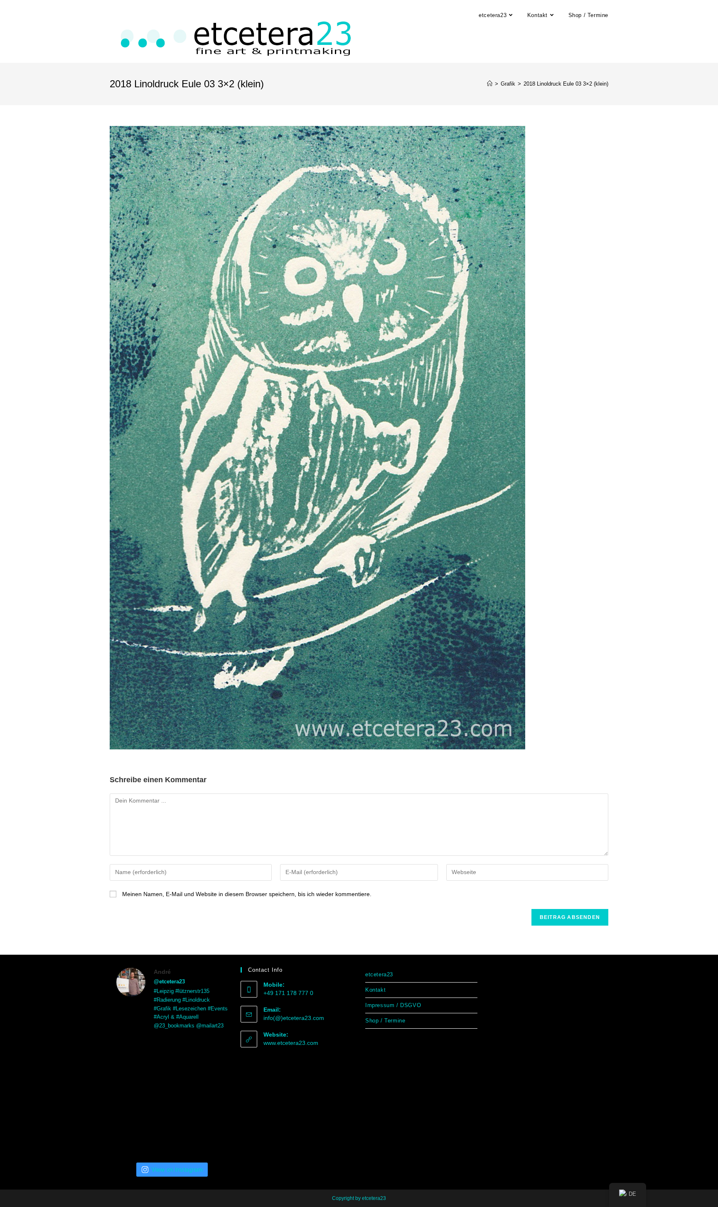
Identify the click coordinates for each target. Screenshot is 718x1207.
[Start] (489, 84)
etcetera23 (379, 974)
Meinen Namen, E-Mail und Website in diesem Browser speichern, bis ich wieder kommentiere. (246, 894)
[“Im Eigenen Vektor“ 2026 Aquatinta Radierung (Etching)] (133, 1135)
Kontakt (375, 990)
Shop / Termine (385, 1020)
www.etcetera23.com (290, 1042)
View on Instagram (177, 1169)
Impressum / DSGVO (393, 1005)
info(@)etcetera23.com (293, 1018)
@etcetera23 (169, 981)
